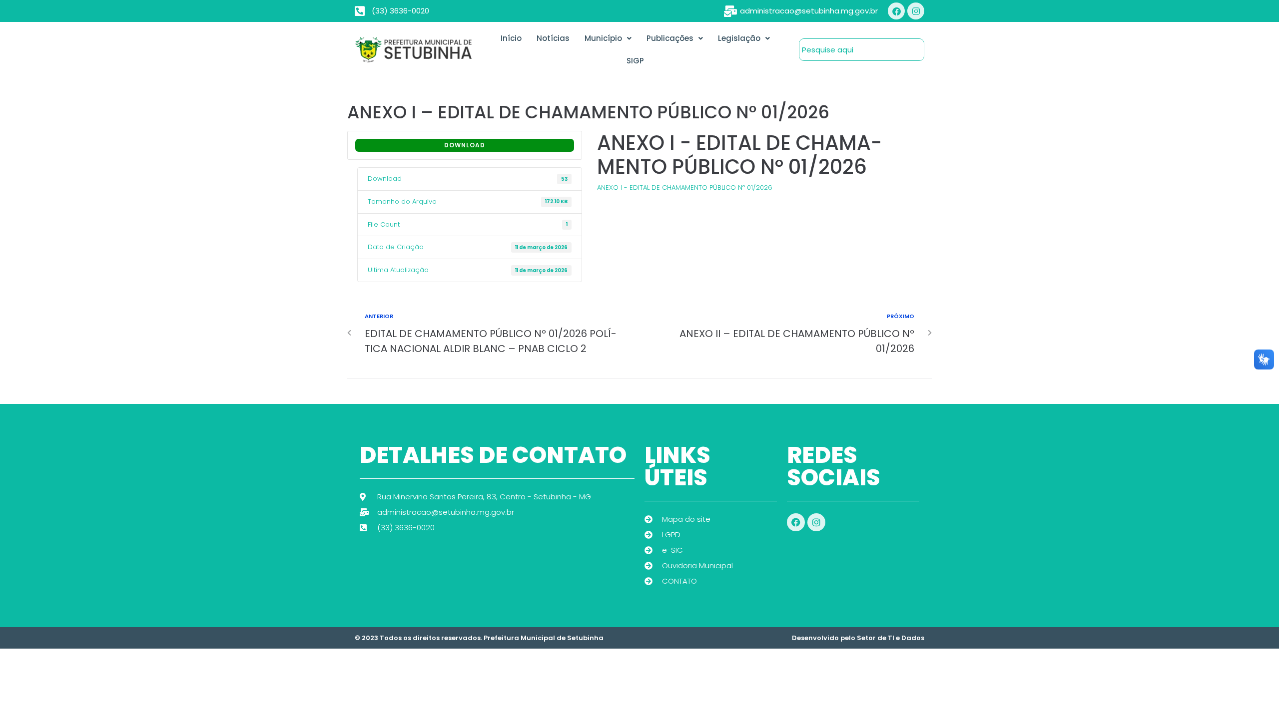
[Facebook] (896, 10)
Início (511, 38)
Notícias (553, 38)
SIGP (635, 60)
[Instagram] (915, 10)
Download (464, 145)
